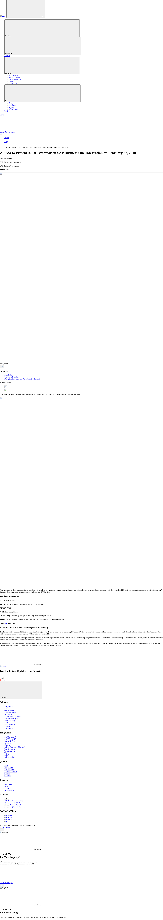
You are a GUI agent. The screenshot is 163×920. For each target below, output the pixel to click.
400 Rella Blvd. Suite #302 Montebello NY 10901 (13, 802)
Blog (6, 142)
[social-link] (8, 815)
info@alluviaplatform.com (18, 807)
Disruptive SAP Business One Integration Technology (23, 379)
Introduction (8, 375)
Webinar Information (11, 377)
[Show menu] (1, 134)
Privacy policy (5, 827)
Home (6, 138)
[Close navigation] (2, 366)
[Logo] (3, 16)
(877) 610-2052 (15, 805)
